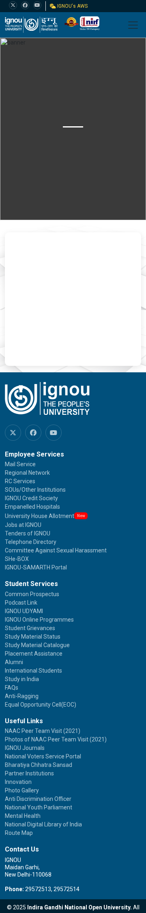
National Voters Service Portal (43, 756)
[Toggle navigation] (133, 25)
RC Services (20, 481)
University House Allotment (39, 516)
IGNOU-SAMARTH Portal (36, 567)
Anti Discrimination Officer (38, 799)
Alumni (14, 662)
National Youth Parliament (38, 807)
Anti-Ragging (22, 696)
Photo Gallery (22, 790)
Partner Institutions (29, 773)
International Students (33, 670)
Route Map (19, 833)
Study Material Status (32, 636)
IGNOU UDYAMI (24, 611)
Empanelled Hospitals (32, 507)
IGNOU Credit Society (31, 498)
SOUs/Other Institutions (35, 490)
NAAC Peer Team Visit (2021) (42, 731)
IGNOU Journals (25, 748)
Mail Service (20, 464)
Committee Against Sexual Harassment (56, 550)
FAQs (11, 687)
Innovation (18, 782)
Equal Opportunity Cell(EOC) (40, 704)
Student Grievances (30, 628)
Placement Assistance (33, 653)
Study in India (22, 679)
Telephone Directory (30, 542)
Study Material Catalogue (37, 645)
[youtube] (37, 5)
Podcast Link (21, 602)
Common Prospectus (32, 594)
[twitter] (13, 5)
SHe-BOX (17, 559)
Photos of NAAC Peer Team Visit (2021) (56, 739)
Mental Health (23, 816)
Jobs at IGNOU (23, 525)
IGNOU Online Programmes (39, 619)
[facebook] (25, 5)
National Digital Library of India (43, 824)
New (81, 516)
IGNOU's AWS (72, 6)
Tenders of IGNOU (27, 533)
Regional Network (27, 473)
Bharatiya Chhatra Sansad (38, 765)
